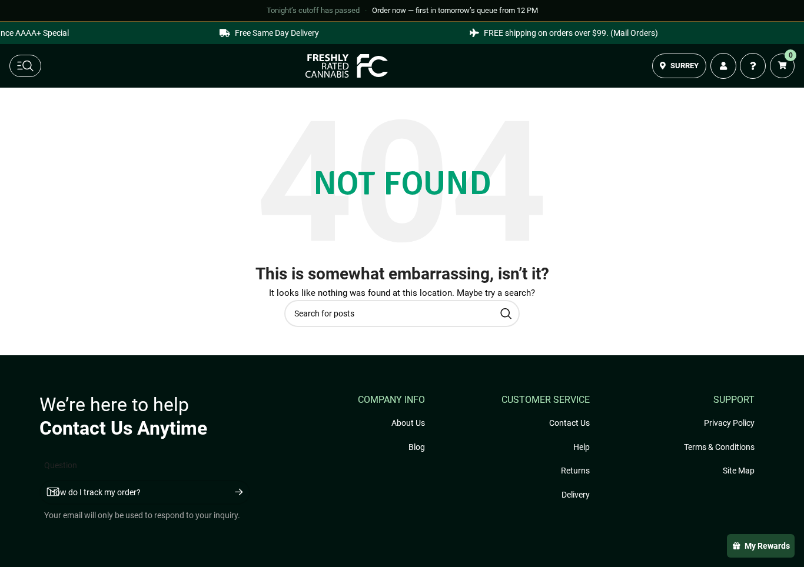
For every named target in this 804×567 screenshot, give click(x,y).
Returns (575, 470)
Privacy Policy (729, 423)
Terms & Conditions (719, 447)
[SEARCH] (506, 313)
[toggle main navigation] (25, 66)
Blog (416, 447)
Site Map (739, 470)
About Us (408, 423)
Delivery (576, 494)
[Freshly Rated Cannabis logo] (346, 66)
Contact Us (569, 423)
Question (60, 465)
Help (581, 447)
